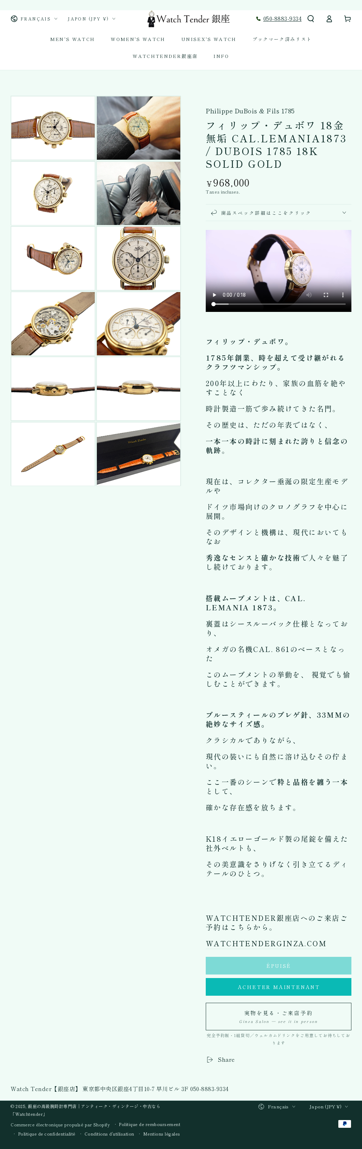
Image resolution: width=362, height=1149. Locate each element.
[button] (311, 18)
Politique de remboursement (149, 1124)
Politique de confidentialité (47, 1134)
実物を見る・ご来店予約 (278, 1016)
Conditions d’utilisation (109, 1134)
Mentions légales (161, 1134)
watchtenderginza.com (266, 943)
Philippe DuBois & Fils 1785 (250, 110)
